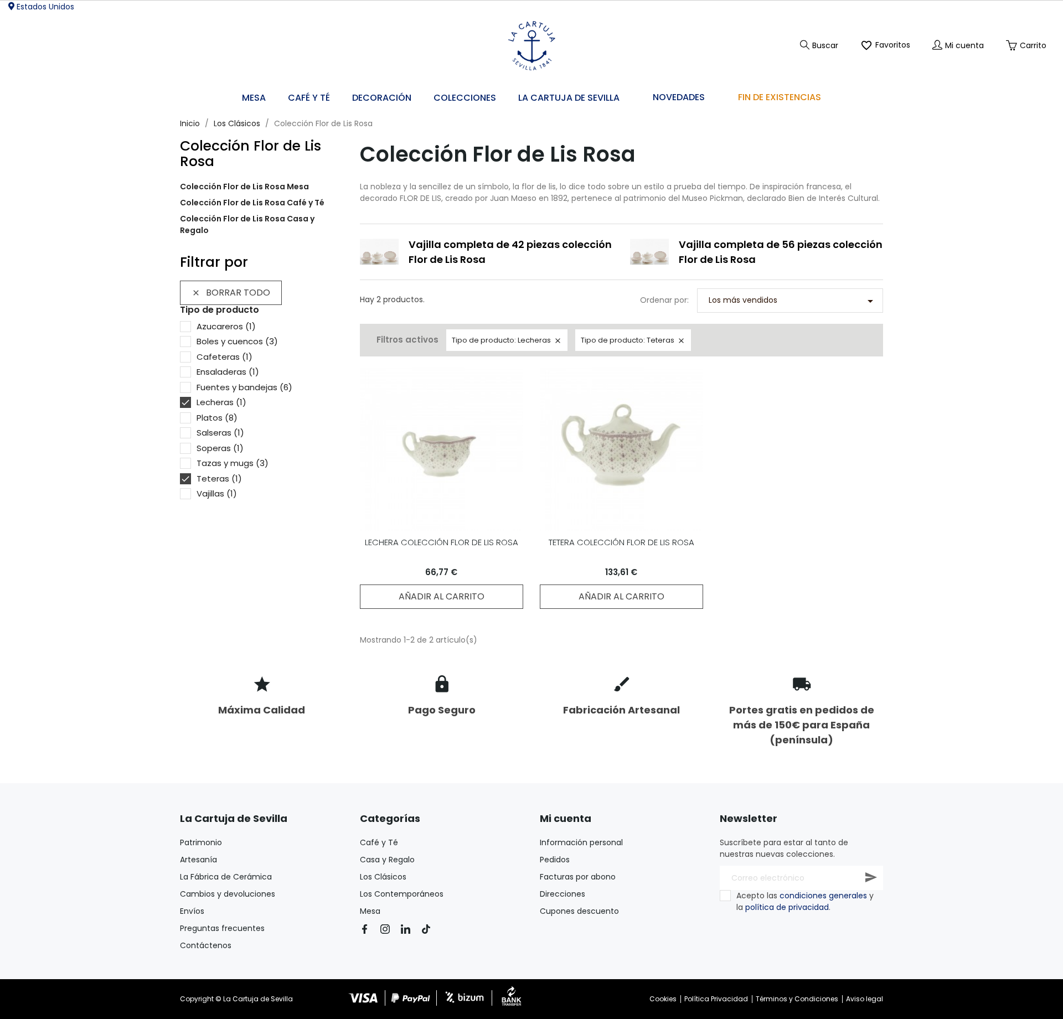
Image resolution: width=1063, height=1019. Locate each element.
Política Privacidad (716, 999)
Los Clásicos (383, 876)
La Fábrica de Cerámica (226, 876)
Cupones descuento (579, 911)
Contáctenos (205, 945)
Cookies (663, 999)
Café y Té (379, 842)
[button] (381, 98)
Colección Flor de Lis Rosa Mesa (244, 186)
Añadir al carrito (441, 596)
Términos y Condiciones (797, 999)
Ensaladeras (228, 371)
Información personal (581, 842)
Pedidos (555, 859)
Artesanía (198, 859)
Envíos (192, 911)
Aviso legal (864, 999)
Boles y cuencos (237, 341)
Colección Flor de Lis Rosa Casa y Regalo (247, 224)
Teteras (219, 478)
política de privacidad (787, 907)
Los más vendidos (793, 301)
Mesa (370, 911)
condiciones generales (823, 895)
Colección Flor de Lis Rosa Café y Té (252, 202)
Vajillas (217, 493)
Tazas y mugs (233, 463)
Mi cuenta (565, 818)
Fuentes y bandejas (244, 387)
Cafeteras (224, 357)
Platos (217, 417)
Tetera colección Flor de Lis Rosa (621, 542)
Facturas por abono (578, 876)
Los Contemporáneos (401, 893)
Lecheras (221, 402)
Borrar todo (231, 292)
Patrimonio (201, 842)
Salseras (220, 432)
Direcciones (562, 893)
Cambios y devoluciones (227, 893)
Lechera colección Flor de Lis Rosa (441, 542)
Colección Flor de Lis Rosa (250, 153)
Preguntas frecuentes (222, 928)
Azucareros (226, 326)
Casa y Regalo (387, 859)
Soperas (220, 448)
